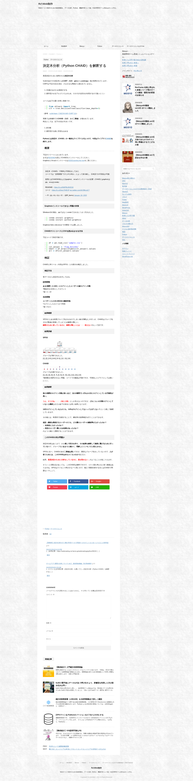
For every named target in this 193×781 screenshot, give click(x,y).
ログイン (125, 248)
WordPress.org (127, 256)
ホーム (46, 46)
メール (49, 631)
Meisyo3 (125, 205)
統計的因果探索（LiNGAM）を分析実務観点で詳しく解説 (79, 699)
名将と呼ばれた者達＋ (130, 63)
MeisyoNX (125, 226)
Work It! (125, 183)
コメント (50, 594)
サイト (48, 639)
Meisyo (82, 46)
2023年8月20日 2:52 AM (53, 567)
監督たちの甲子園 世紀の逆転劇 (134, 60)
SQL (123, 240)
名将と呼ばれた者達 (129, 66)
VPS (123, 181)
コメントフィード (128, 254)
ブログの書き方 (127, 224)
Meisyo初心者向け (128, 178)
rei (50, 534)
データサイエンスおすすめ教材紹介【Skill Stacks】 (135, 46)
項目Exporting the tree (76, 160)
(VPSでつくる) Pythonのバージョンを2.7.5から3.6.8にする (80, 715)
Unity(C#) (125, 210)
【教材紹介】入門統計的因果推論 (69, 667)
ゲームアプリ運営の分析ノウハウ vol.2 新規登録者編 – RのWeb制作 (69, 563)
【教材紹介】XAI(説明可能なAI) (68, 730)
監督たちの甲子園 (128, 216)
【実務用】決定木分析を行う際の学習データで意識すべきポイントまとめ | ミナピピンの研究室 (77, 543)
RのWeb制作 (45, 3)
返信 (48, 555)
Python (100, 46)
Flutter (124, 199)
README (51, 158)
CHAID (108, 138)
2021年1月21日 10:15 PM (54, 549)
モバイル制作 (127, 194)
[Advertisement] (96, 27)
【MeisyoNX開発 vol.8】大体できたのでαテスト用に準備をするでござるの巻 (145, 141)
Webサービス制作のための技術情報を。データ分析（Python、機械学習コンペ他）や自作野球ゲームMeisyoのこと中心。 (96, 772)
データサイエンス (118, 46)
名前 (48, 623)
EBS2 (124, 218)
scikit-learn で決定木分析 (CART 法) (63, 113)
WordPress (126, 207)
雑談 (123, 232)
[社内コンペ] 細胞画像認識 (59, 746)
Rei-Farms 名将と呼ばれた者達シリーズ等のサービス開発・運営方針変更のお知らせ (145, 91)
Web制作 (64, 46)
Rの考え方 (138, 71)
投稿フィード (127, 251)
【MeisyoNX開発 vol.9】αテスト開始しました (145, 122)
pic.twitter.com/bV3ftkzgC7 (79, 190)
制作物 (124, 186)
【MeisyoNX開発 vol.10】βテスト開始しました (145, 108)
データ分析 (126, 221)
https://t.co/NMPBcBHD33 (63, 187)
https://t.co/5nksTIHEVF (60, 190)
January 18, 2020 (80, 195)
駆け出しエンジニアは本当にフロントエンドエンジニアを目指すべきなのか (77, 749)
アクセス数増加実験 (129, 229)
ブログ (124, 197)
